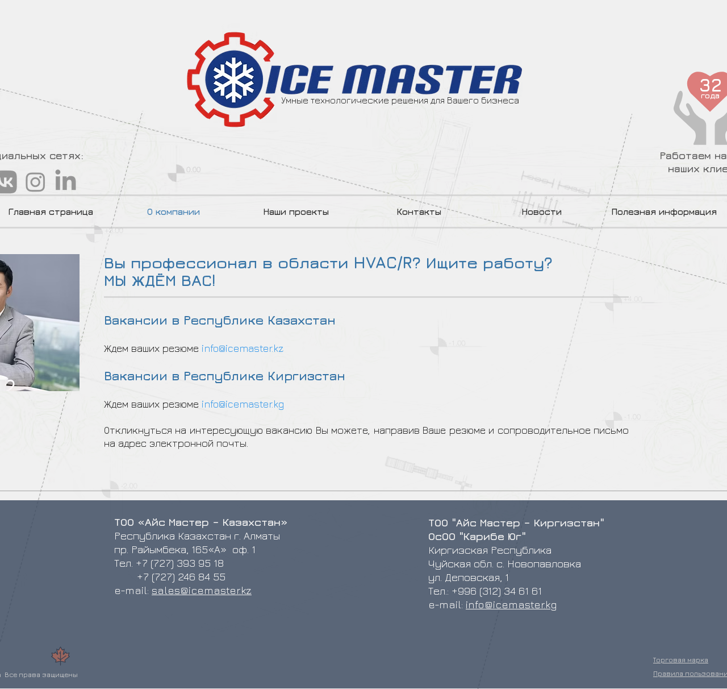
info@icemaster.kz (242, 348)
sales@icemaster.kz (202, 590)
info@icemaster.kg (243, 404)
